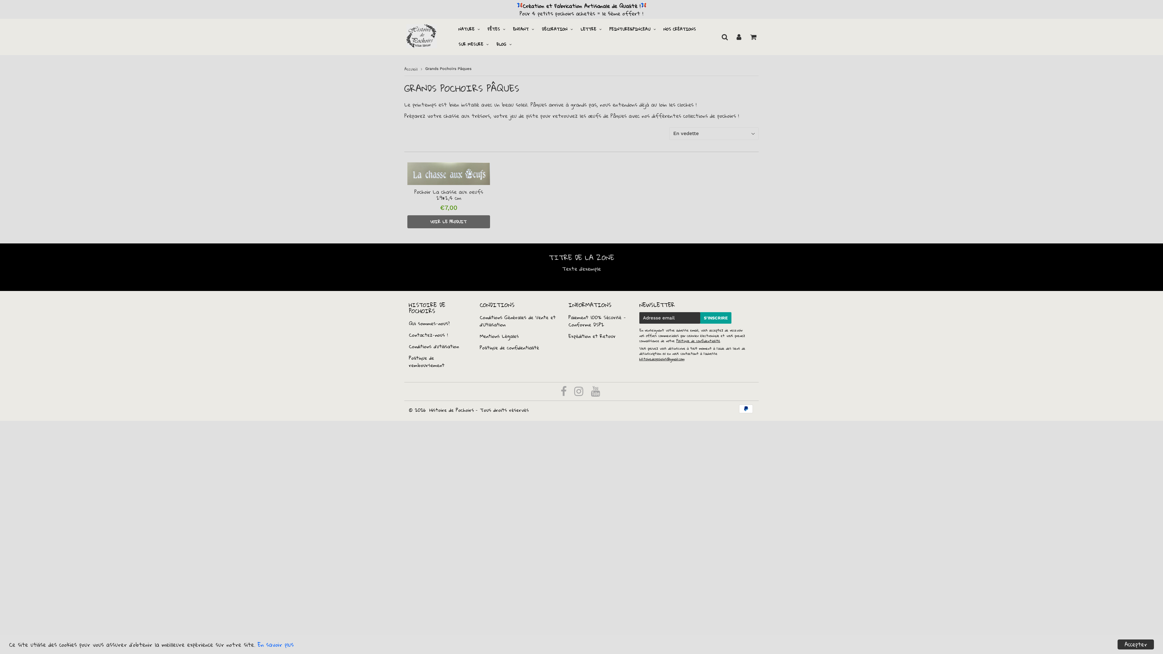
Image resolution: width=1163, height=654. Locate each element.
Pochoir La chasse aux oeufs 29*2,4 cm (448, 195)
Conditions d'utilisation (434, 346)
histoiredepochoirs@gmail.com (661, 359)
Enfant (521, 29)
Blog (501, 44)
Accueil (411, 69)
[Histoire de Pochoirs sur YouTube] (595, 393)
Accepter (1136, 644)
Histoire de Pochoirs (451, 410)
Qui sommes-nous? (429, 323)
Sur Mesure (471, 44)
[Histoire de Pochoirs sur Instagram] (580, 393)
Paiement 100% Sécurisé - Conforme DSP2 (597, 321)
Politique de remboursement (427, 361)
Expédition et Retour (592, 336)
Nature (467, 29)
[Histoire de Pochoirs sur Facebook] (564, 393)
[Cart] (753, 37)
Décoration (555, 29)
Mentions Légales (499, 336)
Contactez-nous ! (428, 334)
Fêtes (494, 29)
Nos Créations (680, 29)
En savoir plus (276, 644)
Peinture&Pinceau (630, 29)
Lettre (588, 29)
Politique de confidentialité (509, 347)
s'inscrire (716, 317)
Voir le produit (448, 221)
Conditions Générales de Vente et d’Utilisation (518, 321)
